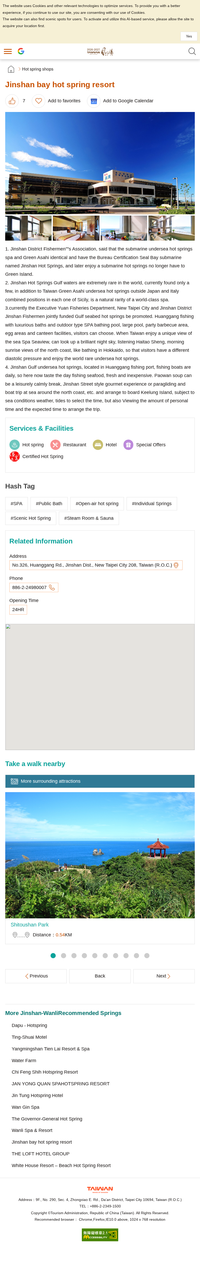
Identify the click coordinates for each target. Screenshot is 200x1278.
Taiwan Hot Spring (100, 51)
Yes (189, 36)
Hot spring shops (37, 69)
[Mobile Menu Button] (8, 51)
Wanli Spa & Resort (32, 1130)
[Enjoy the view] (124, 228)
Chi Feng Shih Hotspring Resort (45, 1072)
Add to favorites (64, 100)
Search (192, 51)
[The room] (76, 228)
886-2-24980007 (30, 587)
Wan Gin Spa (25, 1107)
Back (100, 976)
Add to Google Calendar (128, 100)
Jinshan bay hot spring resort (42, 1142)
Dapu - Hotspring (29, 1025)
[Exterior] (100, 163)
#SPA (16, 503)
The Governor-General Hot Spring (47, 1119)
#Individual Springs (152, 503)
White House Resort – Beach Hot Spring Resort (61, 1165)
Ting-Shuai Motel (29, 1037)
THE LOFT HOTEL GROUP (41, 1153)
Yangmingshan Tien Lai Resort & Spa (51, 1048)
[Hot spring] (28, 228)
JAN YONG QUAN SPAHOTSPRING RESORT (61, 1083)
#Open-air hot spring (97, 503)
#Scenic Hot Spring (31, 518)
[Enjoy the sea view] (171, 228)
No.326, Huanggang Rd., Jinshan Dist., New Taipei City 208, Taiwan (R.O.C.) (92, 565)
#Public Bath (49, 503)
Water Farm (24, 1060)
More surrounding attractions (50, 781)
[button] (53, 955)
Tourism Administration (100, 1190)
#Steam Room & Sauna (89, 518)
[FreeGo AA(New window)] (100, 1240)
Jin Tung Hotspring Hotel (37, 1095)
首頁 (11, 69)
